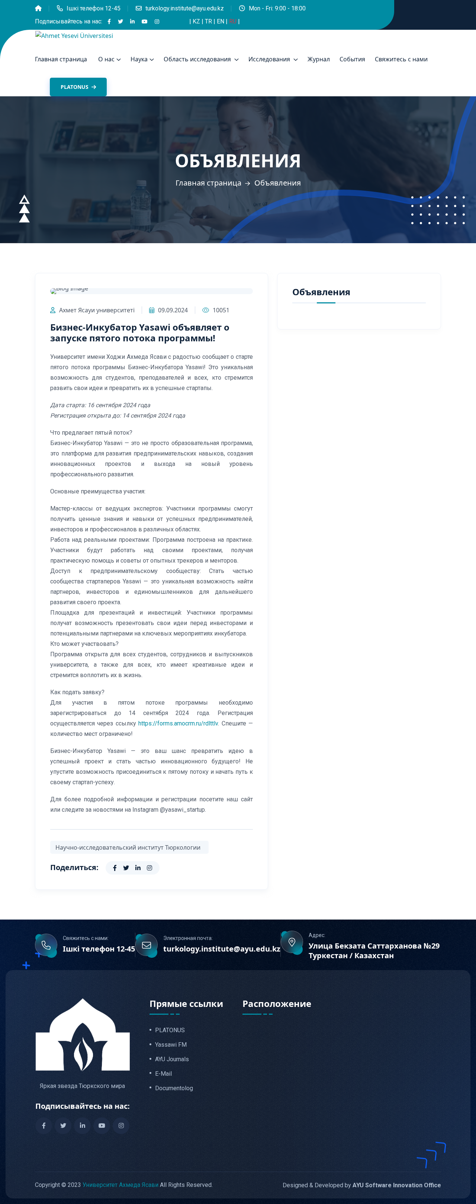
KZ (197, 21)
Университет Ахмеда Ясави (120, 1184)
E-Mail (163, 1074)
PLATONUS (75, 86)
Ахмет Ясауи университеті (97, 310)
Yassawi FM (171, 1045)
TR (209, 21)
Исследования (270, 59)
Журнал (319, 59)
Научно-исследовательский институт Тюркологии (129, 847)
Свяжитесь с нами (401, 59)
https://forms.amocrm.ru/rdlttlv (177, 723)
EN (221, 21)
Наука (139, 59)
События (352, 59)
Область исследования (198, 59)
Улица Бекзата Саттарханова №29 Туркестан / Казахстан (374, 950)
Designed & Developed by (362, 1185)
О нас (106, 59)
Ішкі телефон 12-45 (93, 8)
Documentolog (174, 1088)
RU (233, 21)
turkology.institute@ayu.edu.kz (184, 8)
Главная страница (61, 59)
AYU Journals (172, 1059)
